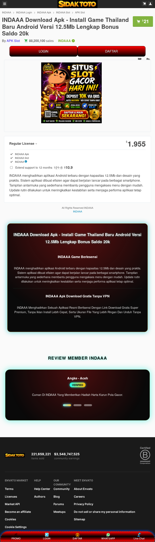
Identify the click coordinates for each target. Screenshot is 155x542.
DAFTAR (111, 51)
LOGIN (43, 51)
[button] (67, 405)
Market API (12, 504)
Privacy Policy (83, 504)
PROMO (16, 538)
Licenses (11, 496)
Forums (58, 504)
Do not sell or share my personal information (104, 511)
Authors (39, 496)
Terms (9, 489)
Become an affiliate (18, 511)
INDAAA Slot (63, 12)
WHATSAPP (108, 538)
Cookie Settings (16, 527)
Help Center (42, 489)
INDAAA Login (24, 12)
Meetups (59, 511)
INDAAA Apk (44, 12)
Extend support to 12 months (44, 167)
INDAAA (6, 12)
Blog (56, 496)
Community (61, 489)
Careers (79, 496)
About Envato (83, 489)
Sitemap (79, 519)
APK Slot (80, 12)
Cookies (10, 519)
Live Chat (139, 538)
